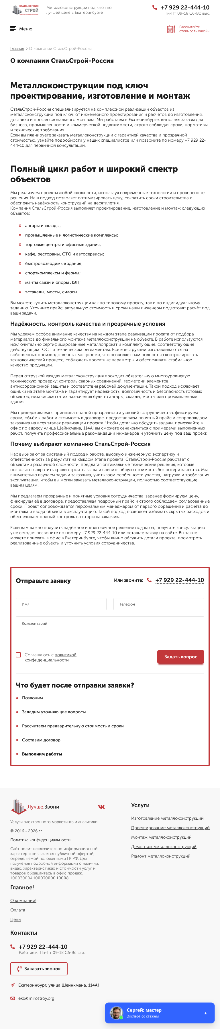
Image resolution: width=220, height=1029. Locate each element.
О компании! (23, 900)
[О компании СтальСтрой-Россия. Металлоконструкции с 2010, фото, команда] (26, 10)
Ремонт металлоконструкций (160, 856)
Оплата (17, 910)
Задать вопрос (180, 656)
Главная (17, 48)
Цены (15, 919)
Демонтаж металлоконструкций (164, 846)
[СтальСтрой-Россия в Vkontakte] (101, 807)
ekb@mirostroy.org (36, 998)
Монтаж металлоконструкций (161, 837)
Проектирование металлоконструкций (170, 827)
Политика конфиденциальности (40, 839)
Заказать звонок (42, 968)
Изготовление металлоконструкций (167, 818)
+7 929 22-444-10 (185, 7)
